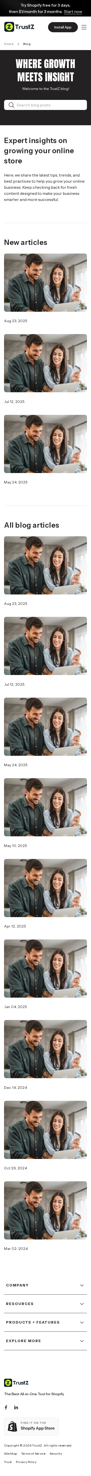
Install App (63, 27)
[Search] (12, 105)
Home (9, 44)
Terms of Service (33, 1453)
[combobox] (50, 105)
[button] (84, 27)
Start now (73, 11)
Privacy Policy (26, 1462)
